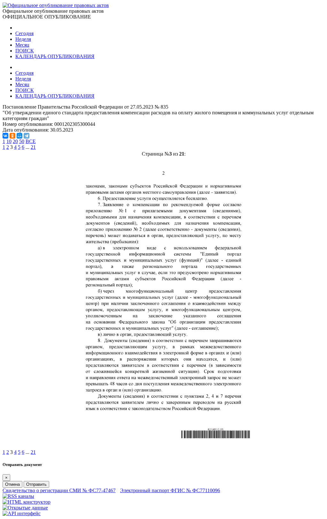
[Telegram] (26, 136)
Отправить (36, 484)
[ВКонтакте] (5, 136)
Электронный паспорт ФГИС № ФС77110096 (170, 490)
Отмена (12, 484)
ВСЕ (31, 141)
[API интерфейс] (22, 513)
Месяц (22, 45)
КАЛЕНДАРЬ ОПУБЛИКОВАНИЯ (55, 56)
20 (15, 141)
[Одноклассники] (12, 136)
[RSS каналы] (18, 496)
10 (8, 141)
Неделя (23, 39)
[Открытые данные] (25, 507)
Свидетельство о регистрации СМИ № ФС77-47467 (59, 490)
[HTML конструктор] (26, 502)
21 (33, 147)
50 (21, 141)
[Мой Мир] (19, 136)
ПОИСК (24, 50)
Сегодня (24, 33)
